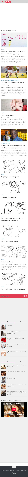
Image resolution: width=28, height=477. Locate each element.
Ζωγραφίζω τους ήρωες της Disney (13, 289)
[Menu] (26, 1)
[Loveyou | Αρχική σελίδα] (7, 2)
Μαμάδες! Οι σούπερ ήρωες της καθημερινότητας (14, 332)
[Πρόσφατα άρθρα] (7, 321)
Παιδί (2, 49)
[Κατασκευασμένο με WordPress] (10, 470)
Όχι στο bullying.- (7, 115)
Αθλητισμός (4, 80)
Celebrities (4, 143)
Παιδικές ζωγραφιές (8, 197)
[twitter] (26, 296)
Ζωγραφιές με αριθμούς (10, 177)
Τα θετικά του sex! (11, 378)
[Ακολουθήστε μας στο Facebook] (24, 296)
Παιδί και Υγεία (15, 80)
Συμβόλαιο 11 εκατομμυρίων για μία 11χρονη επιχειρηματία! (13, 146)
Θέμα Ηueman (23, 470)
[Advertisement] (14, 15)
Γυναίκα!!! (9, 325)
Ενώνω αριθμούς (7, 262)
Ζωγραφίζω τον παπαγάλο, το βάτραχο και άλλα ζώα (12, 219)
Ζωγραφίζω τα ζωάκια (9, 241)
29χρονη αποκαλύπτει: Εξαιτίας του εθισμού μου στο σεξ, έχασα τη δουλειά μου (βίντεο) (17, 393)
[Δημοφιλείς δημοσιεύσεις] (20, 321)
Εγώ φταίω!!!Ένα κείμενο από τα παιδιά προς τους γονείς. (13, 52)
